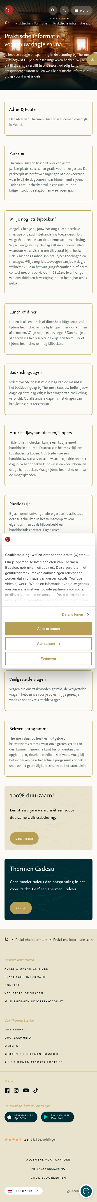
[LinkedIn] (16, 1091)
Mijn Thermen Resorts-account (34, 1000)
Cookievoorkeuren (48, 1177)
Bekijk (20, 908)
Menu (84, 10)
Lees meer (24, 838)
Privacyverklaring (48, 1168)
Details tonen (72, 614)
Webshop (13, 1045)
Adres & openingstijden (26, 968)
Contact (12, 984)
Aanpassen (46, 644)
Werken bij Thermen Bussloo (31, 1053)
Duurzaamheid (18, 1037)
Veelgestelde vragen (24, 992)
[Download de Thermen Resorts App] (21, 1117)
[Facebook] (7, 1091)
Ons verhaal (16, 1029)
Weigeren (48, 658)
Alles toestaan (48, 629)
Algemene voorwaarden (48, 1159)
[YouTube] (26, 1091)
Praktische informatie (31, 23)
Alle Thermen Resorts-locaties (33, 1061)
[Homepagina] (7, 23)
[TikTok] (35, 1091)
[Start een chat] (86, 1191)
